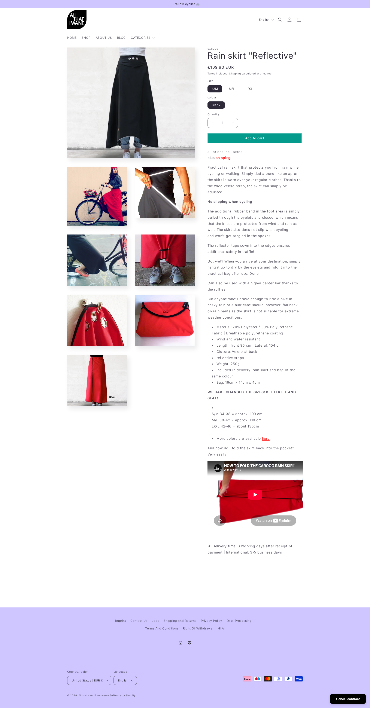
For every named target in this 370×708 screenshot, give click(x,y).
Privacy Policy (211, 620)
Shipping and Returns (180, 620)
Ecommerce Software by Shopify (115, 695)
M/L (232, 89)
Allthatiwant (86, 695)
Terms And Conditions (161, 628)
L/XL (249, 89)
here (266, 438)
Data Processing (239, 620)
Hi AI (221, 628)
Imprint (120, 620)
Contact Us (138, 620)
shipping (223, 158)
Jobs (155, 620)
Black (216, 105)
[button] (142, 37)
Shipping (235, 73)
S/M (215, 89)
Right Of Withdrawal (198, 628)
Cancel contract (348, 699)
